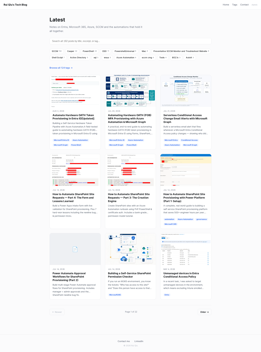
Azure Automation (126, 57)
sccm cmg (148, 57)
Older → (204, 312)
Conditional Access (189, 140)
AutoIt (190, 57)
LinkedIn (138, 341)
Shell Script (58, 57)
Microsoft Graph (61, 145)
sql (96, 57)
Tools (162, 57)
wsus (107, 57)
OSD (105, 51)
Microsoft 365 (170, 224)
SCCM (57, 51)
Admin (254, 5)
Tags (234, 4)
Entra (167, 295)
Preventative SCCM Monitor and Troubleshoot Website (181, 51)
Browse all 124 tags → (61, 67)
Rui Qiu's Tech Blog (15, 4)
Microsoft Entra (171, 140)
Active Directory (79, 57)
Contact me (124, 341)
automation (169, 219)
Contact (244, 4)
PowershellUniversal (125, 51)
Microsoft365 (115, 295)
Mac (145, 51)
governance (202, 219)
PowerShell (90, 51)
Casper (72, 51)
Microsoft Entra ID (61, 140)
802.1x (176, 57)
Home (226, 4)
